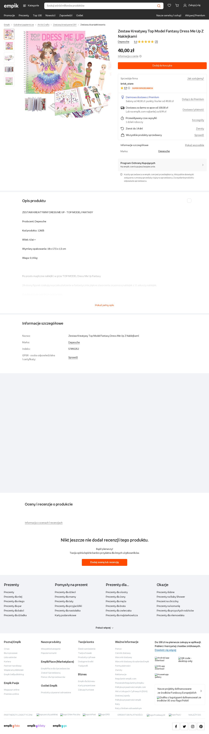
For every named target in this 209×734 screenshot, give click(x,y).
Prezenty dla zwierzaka (118, 610)
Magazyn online (11, 690)
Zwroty (118, 670)
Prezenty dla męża (116, 601)
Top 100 (37, 15)
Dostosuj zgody (122, 696)
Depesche (123, 42)
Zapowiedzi (65, 15)
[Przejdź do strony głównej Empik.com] (11, 6)
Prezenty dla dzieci (65, 592)
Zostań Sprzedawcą (50, 673)
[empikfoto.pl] (12, 726)
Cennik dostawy (123, 653)
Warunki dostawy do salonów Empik (132, 662)
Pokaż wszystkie (194, 145)
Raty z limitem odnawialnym (128, 708)
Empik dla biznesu (86, 681)
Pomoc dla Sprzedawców (53, 677)
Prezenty (24, 15)
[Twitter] (184, 726)
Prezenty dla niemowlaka (170, 615)
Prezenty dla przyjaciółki (68, 606)
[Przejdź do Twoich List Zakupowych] (169, 5)
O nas (6, 649)
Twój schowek (85, 653)
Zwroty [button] (200, 128)
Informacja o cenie (128, 56)
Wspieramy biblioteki (14, 670)
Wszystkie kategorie (50, 649)
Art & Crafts (43, 25)
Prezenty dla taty (64, 601)
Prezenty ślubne (166, 592)
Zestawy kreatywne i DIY (65, 25)
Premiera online (11, 694)
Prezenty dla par (13, 606)
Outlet (79, 15)
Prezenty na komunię (168, 606)
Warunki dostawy (123, 657)
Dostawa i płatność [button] (193, 110)
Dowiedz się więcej (165, 650)
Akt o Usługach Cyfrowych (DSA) (131, 691)
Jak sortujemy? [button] (195, 78)
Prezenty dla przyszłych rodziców (175, 610)
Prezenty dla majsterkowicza (122, 615)
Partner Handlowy (12, 666)
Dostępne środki (85, 662)
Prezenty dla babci (14, 610)
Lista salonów (10, 657)
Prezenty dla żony (115, 597)
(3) (156, 41)
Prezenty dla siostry (117, 592)
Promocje (9, 15)
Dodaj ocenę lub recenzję (104, 562)
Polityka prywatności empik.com (130, 687)
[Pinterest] (201, 726)
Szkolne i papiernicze (24, 25)
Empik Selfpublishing (14, 675)
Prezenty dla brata (116, 606)
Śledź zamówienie (86, 649)
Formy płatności (122, 666)
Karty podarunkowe (65, 615)
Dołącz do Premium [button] (193, 99)
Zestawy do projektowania (92, 25)
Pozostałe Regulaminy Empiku (129, 683)
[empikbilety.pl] (36, 726)
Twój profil (83, 666)
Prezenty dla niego (14, 601)
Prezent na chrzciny (167, 601)
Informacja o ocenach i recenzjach (44, 523)
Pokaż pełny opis (104, 305)
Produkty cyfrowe (86, 657)
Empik (7, 25)
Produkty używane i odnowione (56, 693)
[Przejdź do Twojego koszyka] (177, 5)
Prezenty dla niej (13, 597)
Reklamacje (120, 675)
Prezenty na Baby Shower (171, 597)
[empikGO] (60, 726)
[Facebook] (176, 726)
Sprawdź (199, 135)
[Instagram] (192, 726)
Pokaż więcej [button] (103, 628)
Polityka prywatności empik (128, 700)
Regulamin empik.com (125, 679)
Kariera (7, 662)
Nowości (50, 15)
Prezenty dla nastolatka (67, 610)
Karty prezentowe (86, 686)
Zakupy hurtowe (86, 690)
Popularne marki (48, 653)
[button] (66, 73)
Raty (117, 704)
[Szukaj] (159, 6)
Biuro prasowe (10, 653)
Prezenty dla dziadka (15, 615)
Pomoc (118, 649)
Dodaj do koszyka (162, 65)
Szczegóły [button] (198, 120)
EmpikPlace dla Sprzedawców (55, 669)
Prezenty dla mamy (65, 597)
